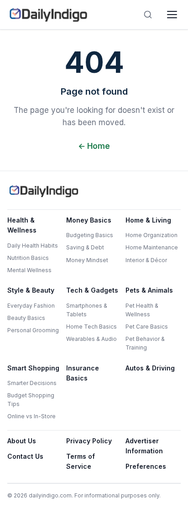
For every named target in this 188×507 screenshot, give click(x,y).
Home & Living (148, 220)
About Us (21, 441)
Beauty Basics (26, 317)
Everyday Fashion (31, 305)
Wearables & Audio (91, 338)
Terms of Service (80, 461)
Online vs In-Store (31, 416)
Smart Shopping (33, 368)
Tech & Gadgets (92, 290)
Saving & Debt (85, 247)
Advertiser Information (144, 446)
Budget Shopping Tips (30, 399)
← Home (94, 146)
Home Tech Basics (91, 326)
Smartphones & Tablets (86, 310)
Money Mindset (87, 260)
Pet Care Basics (146, 326)
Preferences (145, 466)
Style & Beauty (30, 290)
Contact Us (25, 456)
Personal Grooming (33, 330)
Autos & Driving (150, 368)
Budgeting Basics (89, 235)
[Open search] (148, 15)
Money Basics (88, 220)
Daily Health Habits (32, 245)
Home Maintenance (151, 247)
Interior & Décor (146, 260)
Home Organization (151, 235)
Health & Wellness (22, 225)
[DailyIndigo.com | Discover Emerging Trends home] (48, 14)
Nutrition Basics (28, 257)
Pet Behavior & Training (145, 343)
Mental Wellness (29, 270)
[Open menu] (172, 14)
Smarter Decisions (32, 383)
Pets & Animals (149, 290)
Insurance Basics (82, 373)
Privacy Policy (89, 441)
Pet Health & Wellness (141, 310)
